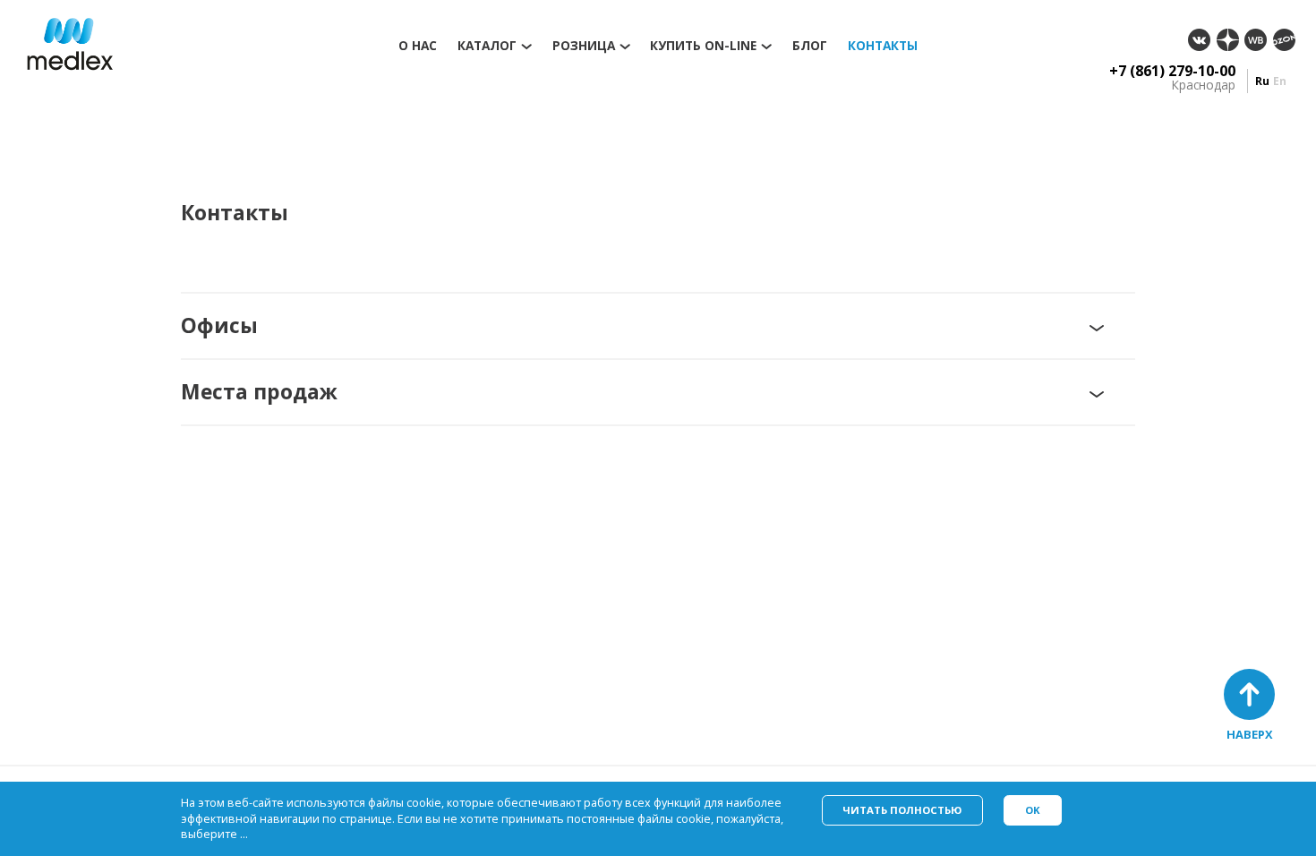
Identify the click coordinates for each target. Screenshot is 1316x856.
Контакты (883, 45)
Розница (583, 45)
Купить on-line (703, 45)
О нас (417, 45)
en (1279, 81)
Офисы (219, 325)
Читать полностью (901, 810)
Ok (1032, 810)
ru (1262, 81)
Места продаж (259, 392)
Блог (809, 45)
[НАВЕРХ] (1249, 694)
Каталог (487, 45)
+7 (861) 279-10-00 (1172, 71)
